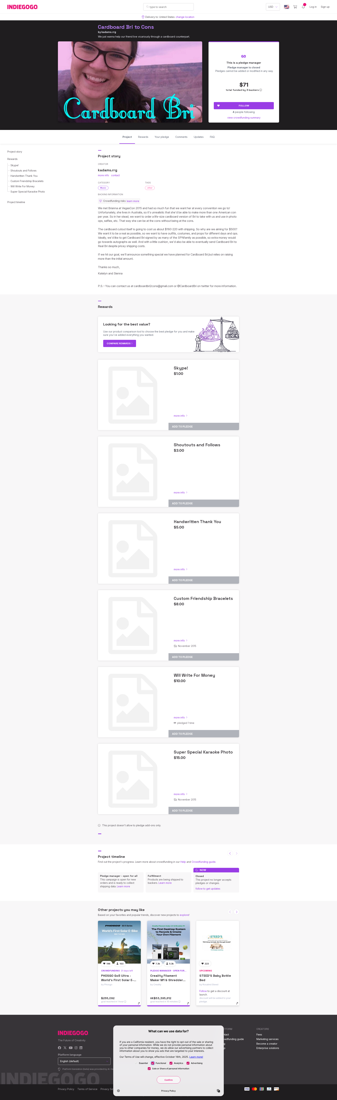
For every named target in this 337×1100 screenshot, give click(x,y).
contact (115, 175)
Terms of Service (87, 1089)
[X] (65, 1048)
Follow (244, 105)
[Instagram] (76, 1048)
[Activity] (303, 7)
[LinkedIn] (81, 1048)
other (149, 188)
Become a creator (266, 1043)
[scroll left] (230, 853)
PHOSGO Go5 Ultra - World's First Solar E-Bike (117, 980)
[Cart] (295, 7)
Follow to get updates (208, 888)
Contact (224, 1034)
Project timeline (16, 202)
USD (270, 6)
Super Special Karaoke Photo (28, 191)
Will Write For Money (23, 186)
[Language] (286, 7)
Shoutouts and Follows (24, 170)
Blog (222, 1043)
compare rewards (119, 343)
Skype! (15, 165)
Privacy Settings (110, 1089)
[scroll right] (236, 911)
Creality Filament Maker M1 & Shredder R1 (166, 980)
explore (184, 914)
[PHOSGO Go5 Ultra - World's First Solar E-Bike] (119, 942)
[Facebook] (59, 1048)
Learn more (123, 886)
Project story (14, 151)
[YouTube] (70, 1048)
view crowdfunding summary (243, 117)
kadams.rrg (108, 32)
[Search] (147, 7)
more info (103, 175)
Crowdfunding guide (204, 861)
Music (103, 188)
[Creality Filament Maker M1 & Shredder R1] (168, 942)
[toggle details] (140, 1005)
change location (185, 16)
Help (183, 861)
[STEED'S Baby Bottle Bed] (217, 942)
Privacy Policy (66, 1089)
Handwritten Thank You (24, 175)
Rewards (12, 158)
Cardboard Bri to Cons (126, 26)
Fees (259, 1034)
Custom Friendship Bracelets (27, 181)
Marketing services (267, 1039)
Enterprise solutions (267, 1048)
